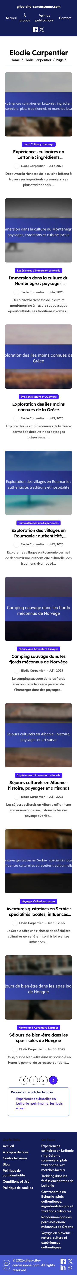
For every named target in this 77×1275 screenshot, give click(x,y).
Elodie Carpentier (33, 166)
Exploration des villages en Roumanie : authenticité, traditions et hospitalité (38, 536)
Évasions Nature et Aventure (39, 396)
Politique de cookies (18, 1187)
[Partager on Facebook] (35, 29)
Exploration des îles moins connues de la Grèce (38, 406)
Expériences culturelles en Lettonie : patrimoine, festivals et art (39, 1103)
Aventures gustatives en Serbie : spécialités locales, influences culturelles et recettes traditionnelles (38, 917)
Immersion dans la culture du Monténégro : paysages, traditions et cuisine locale (38, 283)
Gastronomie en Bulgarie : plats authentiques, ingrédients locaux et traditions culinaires (57, 1201)
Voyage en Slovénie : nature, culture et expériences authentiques (56, 1240)
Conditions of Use (16, 1181)
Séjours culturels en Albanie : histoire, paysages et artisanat (38, 785)
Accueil (11, 18)
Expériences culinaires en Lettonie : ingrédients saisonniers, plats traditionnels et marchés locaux (38, 160)
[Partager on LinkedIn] (63, 1269)
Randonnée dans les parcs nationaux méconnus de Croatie (57, 1222)
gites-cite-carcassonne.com (39, 6)
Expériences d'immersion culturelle (38, 270)
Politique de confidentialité (14, 1172)
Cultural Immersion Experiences (38, 523)
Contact (65, 18)
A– (6, 1267)
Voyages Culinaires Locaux (38, 901)
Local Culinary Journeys (39, 144)
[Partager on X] (70, 1262)
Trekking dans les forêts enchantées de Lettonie (57, 1181)
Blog (6, 1164)
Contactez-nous (15, 1158)
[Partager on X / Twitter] (41, 29)
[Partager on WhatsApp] (70, 1269)
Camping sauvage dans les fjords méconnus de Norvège (38, 659)
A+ (6, 1262)
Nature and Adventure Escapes (38, 649)
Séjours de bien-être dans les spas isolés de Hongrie (38, 1037)
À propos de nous (15, 1152)
